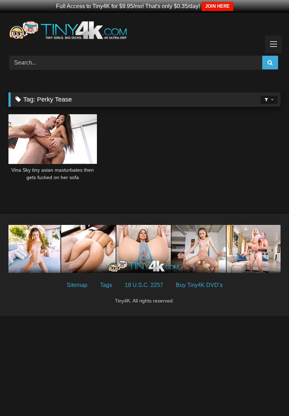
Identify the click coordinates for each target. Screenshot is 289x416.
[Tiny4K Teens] (144, 31)
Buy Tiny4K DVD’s (199, 285)
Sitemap (77, 285)
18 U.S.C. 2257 (144, 285)
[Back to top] (267, 395)
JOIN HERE (217, 6)
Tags (106, 285)
